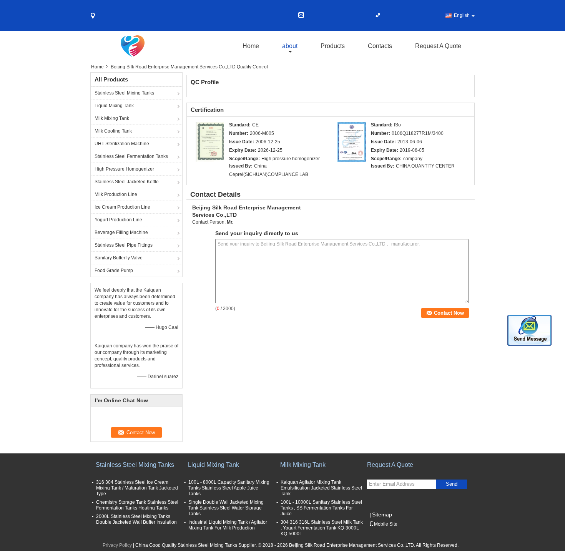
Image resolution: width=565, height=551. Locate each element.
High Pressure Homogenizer (124, 169)
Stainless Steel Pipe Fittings (124, 245)
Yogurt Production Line (118, 219)
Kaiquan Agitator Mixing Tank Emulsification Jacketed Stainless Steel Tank (321, 488)
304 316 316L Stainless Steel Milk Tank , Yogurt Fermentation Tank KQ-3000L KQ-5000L (322, 527)
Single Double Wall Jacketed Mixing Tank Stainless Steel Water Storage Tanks (226, 508)
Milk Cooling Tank (113, 131)
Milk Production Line (116, 194)
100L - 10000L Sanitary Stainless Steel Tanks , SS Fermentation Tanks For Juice (321, 508)
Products (333, 46)
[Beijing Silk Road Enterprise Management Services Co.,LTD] (210, 141)
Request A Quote (438, 46)
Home (251, 46)
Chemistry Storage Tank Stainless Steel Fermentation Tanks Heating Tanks (137, 505)
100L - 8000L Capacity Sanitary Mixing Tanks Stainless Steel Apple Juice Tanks (228, 488)
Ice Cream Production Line (122, 207)
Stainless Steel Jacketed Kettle (127, 181)
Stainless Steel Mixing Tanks (124, 93)
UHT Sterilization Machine (122, 143)
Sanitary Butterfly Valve (119, 258)
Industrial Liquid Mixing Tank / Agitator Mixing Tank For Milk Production (227, 525)
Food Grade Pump (114, 270)
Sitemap (382, 514)
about (289, 46)
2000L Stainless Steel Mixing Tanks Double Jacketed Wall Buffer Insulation (136, 519)
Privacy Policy (117, 545)
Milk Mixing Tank (112, 118)
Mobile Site (385, 524)
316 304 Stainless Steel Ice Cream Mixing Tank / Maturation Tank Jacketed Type (137, 488)
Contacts (380, 46)
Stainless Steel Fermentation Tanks (131, 156)
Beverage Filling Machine (121, 232)
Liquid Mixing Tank (114, 105)
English (462, 15)
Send (451, 484)
